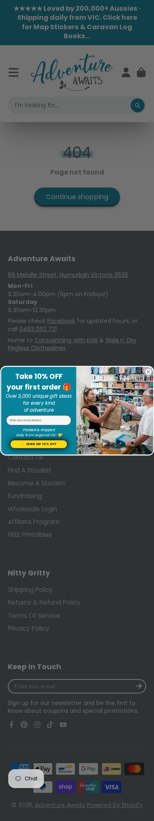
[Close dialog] (148, 372)
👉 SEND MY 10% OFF (38, 444)
